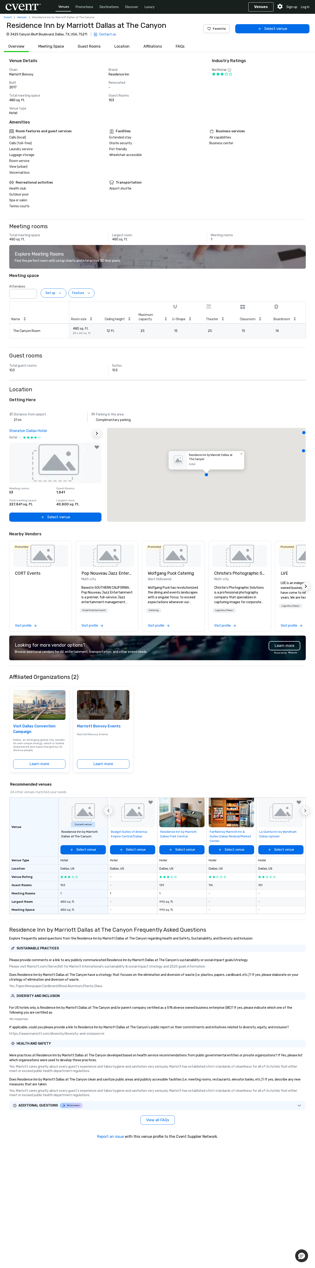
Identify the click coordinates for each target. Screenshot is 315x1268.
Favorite (219, 28)
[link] (40, 556)
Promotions (84, 7)
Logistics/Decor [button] (224, 610)
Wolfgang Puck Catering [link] (171, 573)
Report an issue (110, 1136)
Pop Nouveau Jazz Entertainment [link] (107, 573)
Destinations (109, 7)
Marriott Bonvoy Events (99, 726)
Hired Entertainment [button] (94, 610)
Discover (131, 7)
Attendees (17, 286)
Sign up (291, 7)
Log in (305, 7)
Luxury (150, 7)
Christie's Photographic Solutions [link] (239, 573)
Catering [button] (154, 610)
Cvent (8, 17)
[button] (32, 292)
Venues (63, 7)
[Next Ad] (97, 433)
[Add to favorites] (97, 447)
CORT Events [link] (27, 573)
